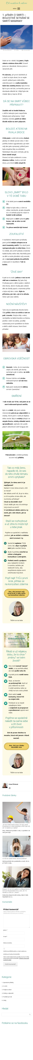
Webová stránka (7, 943)
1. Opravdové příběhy (8, 982)
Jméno (5, 930)
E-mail (5, 936)
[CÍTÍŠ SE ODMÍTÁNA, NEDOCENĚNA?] (16, 846)
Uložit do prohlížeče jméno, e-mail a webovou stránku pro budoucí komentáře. (14, 952)
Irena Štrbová (7, 50)
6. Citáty (4, 1000)
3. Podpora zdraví (6, 989)
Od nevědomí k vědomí (16, 3)
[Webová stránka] (9, 788)
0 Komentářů (26, 50)
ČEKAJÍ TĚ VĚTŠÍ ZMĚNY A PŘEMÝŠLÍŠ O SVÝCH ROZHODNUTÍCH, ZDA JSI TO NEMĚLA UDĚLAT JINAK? (16, 890)
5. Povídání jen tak (7, 997)
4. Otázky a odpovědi (7, 993)
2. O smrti (4, 986)
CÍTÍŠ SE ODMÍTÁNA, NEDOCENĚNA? (14, 858)
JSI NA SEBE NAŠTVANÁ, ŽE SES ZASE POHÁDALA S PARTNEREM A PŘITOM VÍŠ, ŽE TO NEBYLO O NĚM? (16, 826)
